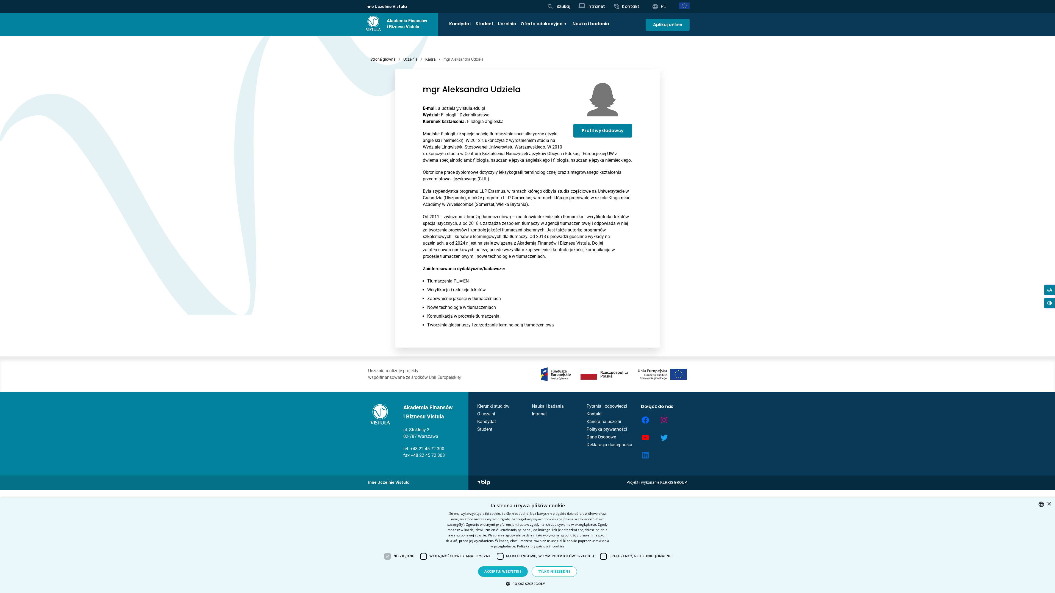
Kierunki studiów (493, 406)
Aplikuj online (667, 24)
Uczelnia (507, 24)
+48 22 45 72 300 (427, 448)
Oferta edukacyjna (542, 24)
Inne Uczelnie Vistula (386, 6)
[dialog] (527, 545)
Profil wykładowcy (603, 130)
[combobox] (1041, 504)
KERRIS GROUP (673, 482)
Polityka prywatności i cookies (541, 546)
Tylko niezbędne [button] (554, 571)
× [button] (1049, 504)
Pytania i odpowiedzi (607, 406)
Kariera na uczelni (604, 421)
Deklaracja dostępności (609, 444)
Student (484, 24)
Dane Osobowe (601, 437)
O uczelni (486, 413)
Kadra (430, 59)
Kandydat (460, 24)
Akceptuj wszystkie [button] (502, 571)
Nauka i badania (591, 24)
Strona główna (383, 59)
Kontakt (594, 413)
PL (663, 6)
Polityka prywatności (607, 429)
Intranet (539, 413)
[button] (527, 583)
